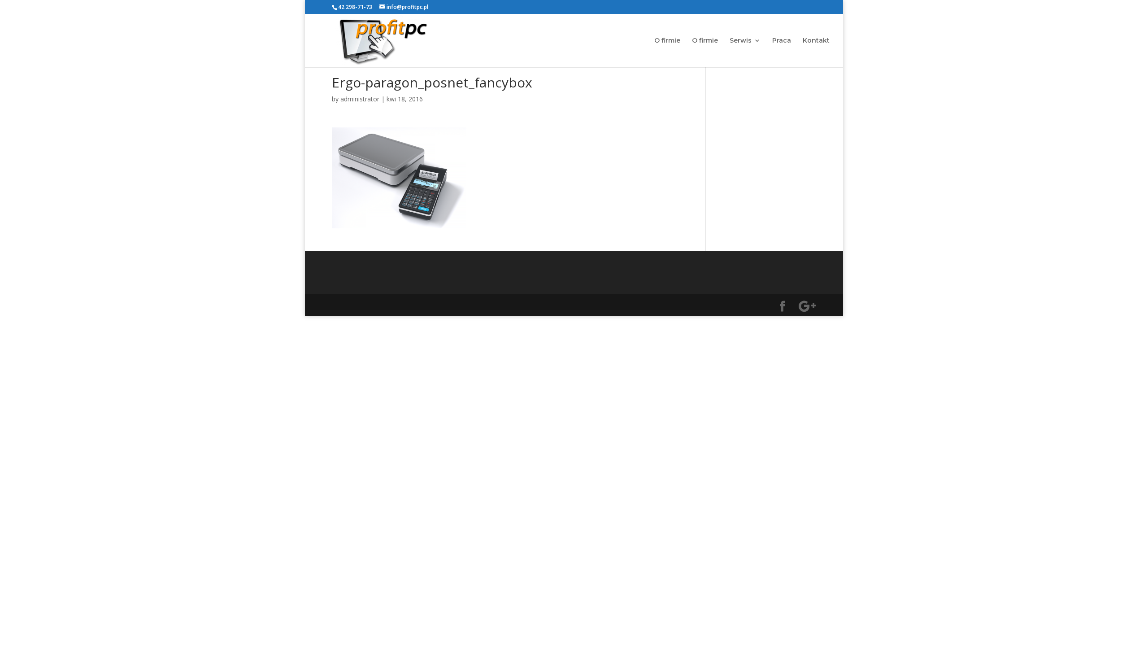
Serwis (741, 40)
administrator (359, 99)
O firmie (667, 40)
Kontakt (816, 40)
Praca (781, 40)
